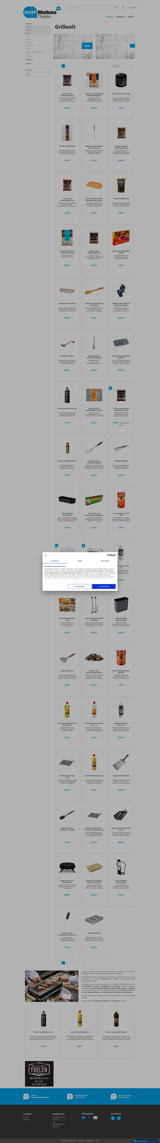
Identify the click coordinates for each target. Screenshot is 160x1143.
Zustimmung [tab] (55, 561)
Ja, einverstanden (104, 586)
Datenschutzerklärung (56, 581)
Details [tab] (80, 561)
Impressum (72, 581)
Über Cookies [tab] (105, 561)
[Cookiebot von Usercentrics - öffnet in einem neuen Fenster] (108, 555)
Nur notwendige (79, 586)
